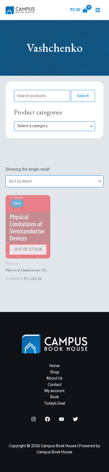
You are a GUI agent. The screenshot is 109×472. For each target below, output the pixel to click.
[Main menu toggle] (97, 10)
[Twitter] (75, 419)
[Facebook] (47, 419)
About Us (54, 378)
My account (54, 391)
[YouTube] (61, 419)
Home (54, 366)
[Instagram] (33, 419)
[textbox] (52, 126)
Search (83, 96)
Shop (54, 372)
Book (54, 397)
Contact (54, 385)
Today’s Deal (54, 403)
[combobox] (54, 126)
